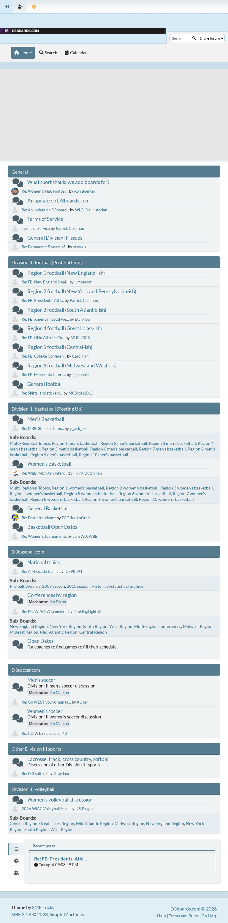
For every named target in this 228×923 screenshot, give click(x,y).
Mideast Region (24, 631)
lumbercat (83, 282)
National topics (43, 562)
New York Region (65, 626)
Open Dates (40, 641)
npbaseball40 (55, 733)
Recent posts (44, 846)
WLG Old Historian (91, 210)
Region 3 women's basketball (186, 487)
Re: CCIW (30, 733)
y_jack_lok (78, 428)
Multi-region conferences (157, 626)
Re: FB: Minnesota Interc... (44, 374)
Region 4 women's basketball (36, 493)
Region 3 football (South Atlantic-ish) (66, 310)
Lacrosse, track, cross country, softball (68, 759)
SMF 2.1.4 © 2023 (29, 914)
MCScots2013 (81, 393)
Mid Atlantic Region (94, 823)
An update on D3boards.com (58, 200)
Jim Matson (59, 692)
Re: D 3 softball (35, 773)
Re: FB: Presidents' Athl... (43, 300)
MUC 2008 (80, 337)
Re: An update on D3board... (45, 210)
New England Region (29, 626)
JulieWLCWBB (85, 536)
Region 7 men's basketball (162, 448)
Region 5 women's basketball (90, 493)
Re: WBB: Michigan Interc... (44, 473)
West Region (120, 626)
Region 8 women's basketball (56, 499)
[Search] (194, 38)
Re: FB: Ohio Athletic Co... (43, 337)
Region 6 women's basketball (144, 493)
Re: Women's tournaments (44, 536)
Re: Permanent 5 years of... (44, 246)
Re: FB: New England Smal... (45, 282)
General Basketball (48, 508)
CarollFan (80, 356)
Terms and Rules (184, 915)
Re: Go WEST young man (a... (46, 702)
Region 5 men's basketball (65, 448)
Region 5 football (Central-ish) (59, 347)
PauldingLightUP (87, 611)
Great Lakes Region (56, 823)
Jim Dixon (57, 601)
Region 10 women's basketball (166, 499)
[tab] (16, 849)
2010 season (78, 586)
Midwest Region (198, 626)
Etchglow (83, 319)
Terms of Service (45, 219)
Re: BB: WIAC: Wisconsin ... (44, 611)
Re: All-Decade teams (40, 571)
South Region (95, 626)
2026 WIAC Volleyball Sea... (45, 808)
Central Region (93, 631)
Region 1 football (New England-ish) (66, 273)
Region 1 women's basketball (78, 487)
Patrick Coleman (70, 228)
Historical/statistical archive (117, 586)
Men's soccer (41, 680)
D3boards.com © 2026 (193, 908)
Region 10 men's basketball (103, 454)
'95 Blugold (84, 808)
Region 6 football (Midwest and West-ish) (72, 365)
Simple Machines (67, 914)
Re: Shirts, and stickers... (42, 393)
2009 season (53, 586)
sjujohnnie (80, 374)
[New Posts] (17, 184)
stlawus (79, 246)
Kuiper (82, 702)
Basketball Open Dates (52, 527)
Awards (33, 586)
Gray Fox (61, 773)
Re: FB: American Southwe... (45, 319)
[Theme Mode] (34, 6)
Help (161, 915)
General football (45, 384)
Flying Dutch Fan (87, 473)
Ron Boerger (84, 191)
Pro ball (17, 586)
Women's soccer (45, 711)
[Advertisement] (114, 110)
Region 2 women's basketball (132, 487)
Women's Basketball (49, 464)
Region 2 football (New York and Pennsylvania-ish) (81, 291)
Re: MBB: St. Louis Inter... (43, 428)
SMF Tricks (43, 907)
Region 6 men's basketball (113, 448)
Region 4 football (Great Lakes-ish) (64, 328)
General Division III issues (54, 238)
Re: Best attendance (39, 517)
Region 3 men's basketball (172, 443)
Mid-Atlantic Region (58, 631)
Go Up (208, 915)
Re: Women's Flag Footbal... (45, 191)
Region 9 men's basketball (53, 454)
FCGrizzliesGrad (76, 517)
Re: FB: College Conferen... (44, 356)
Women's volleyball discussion (59, 799)
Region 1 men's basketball (75, 443)
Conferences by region (52, 595)
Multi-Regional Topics (30, 443)
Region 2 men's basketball (123, 443)
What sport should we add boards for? (68, 182)
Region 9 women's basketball (111, 499)
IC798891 (73, 571)
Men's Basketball (45, 419)
